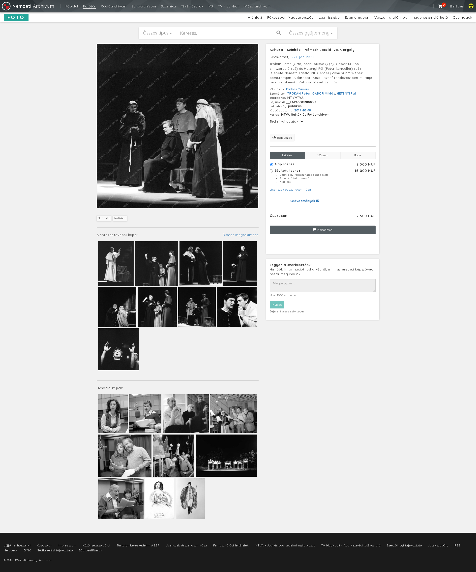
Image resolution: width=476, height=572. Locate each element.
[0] (441, 6)
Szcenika (168, 6)
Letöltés (287, 155)
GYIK (27, 550)
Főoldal (71, 6)
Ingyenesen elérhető (430, 17)
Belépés (457, 6)
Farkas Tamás (297, 89)
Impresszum (67, 545)
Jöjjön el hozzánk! (17, 545)
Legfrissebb (329, 17)
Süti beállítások (90, 550)
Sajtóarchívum (143, 6)
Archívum (33, 6)
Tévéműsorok (192, 6)
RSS (457, 545)
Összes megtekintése (240, 235)
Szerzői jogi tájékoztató (404, 545)
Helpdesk (11, 550)
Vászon (322, 155)
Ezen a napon (357, 17)
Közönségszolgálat (97, 545)
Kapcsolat (44, 545)
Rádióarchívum (113, 6)
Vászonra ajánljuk (390, 17)
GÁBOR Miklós (323, 93)
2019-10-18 (302, 110)
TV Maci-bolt (228, 6)
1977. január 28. (303, 57)
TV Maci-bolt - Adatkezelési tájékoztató (351, 545)
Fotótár (89, 6)
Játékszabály (438, 545)
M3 (210, 6)
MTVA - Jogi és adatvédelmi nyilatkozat (285, 545)
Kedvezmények (303, 201)
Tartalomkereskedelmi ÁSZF (138, 545)
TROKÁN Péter (299, 93)
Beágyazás (284, 137)
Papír (357, 155)
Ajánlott (255, 17)
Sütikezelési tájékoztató (55, 550)
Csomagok (462, 17)
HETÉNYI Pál (346, 93)
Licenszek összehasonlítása (290, 189)
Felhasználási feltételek (231, 545)
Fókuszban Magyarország (290, 17)
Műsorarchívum (257, 6)
